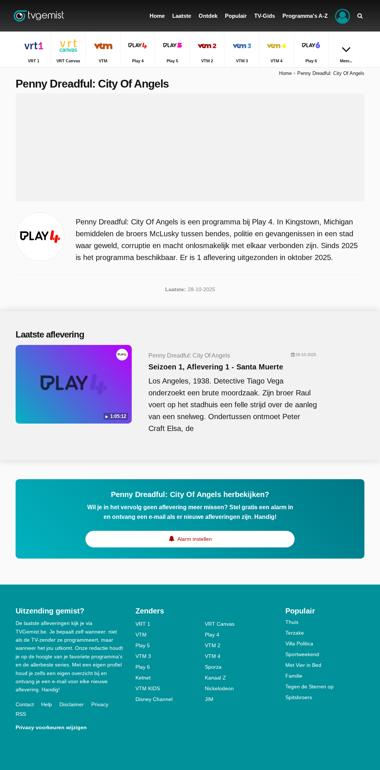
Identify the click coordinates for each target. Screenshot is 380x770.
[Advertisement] (190, 147)
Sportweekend (302, 654)
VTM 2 (212, 645)
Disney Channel (154, 699)
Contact (25, 704)
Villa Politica (299, 643)
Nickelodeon (219, 688)
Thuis (291, 622)
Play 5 (142, 645)
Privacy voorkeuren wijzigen (51, 727)
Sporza (213, 667)
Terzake (294, 633)
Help (46, 704)
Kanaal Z (215, 678)
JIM (209, 699)
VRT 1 (142, 624)
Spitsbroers (298, 697)
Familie (293, 676)
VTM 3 (143, 656)
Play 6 (142, 667)
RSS (21, 714)
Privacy (99, 704)
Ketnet (143, 678)
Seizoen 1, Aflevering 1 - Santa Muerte (215, 367)
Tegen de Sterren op (309, 687)
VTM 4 (212, 656)
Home (285, 73)
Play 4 (212, 635)
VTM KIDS (147, 688)
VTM (141, 635)
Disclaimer (71, 704)
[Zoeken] (360, 16)
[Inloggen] (342, 16)
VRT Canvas (220, 624)
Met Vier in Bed (303, 665)
